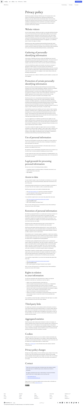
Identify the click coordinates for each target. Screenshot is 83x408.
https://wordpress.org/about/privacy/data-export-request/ (38, 199)
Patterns (20, 398)
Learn (35, 393)
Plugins (20, 396)
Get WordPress (78, 1)
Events (51, 395)
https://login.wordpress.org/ (33, 191)
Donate (51, 396)
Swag (51, 398)
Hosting (5, 396)
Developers (36, 396)
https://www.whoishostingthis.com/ (34, 377)
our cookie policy (32, 343)
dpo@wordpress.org (38, 382)
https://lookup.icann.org (32, 376)
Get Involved (52, 393)
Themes (20, 395)
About (5, 393)
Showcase (20, 393)
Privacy (5, 398)
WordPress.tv (36, 398)
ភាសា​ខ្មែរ (14, 402)
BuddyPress (67, 398)
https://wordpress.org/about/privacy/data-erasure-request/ (38, 261)
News (5, 395)
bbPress (66, 396)
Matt (66, 395)
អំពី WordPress (6, 4)
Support (35, 395)
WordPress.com (68, 393)
